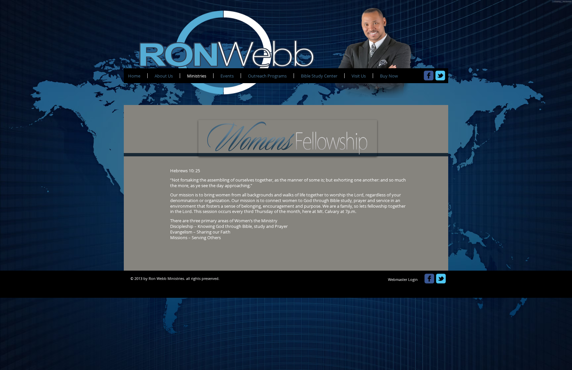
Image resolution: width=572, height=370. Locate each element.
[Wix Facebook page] (429, 75)
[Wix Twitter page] (440, 75)
